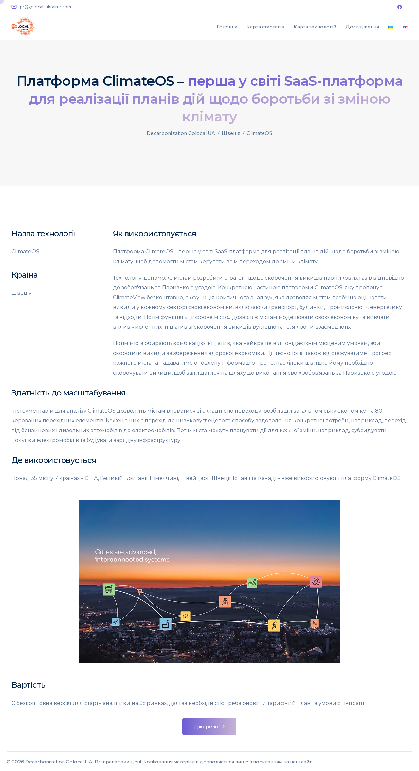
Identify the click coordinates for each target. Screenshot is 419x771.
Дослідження (362, 26)
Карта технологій (315, 26)
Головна (227, 26)
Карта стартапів (265, 26)
